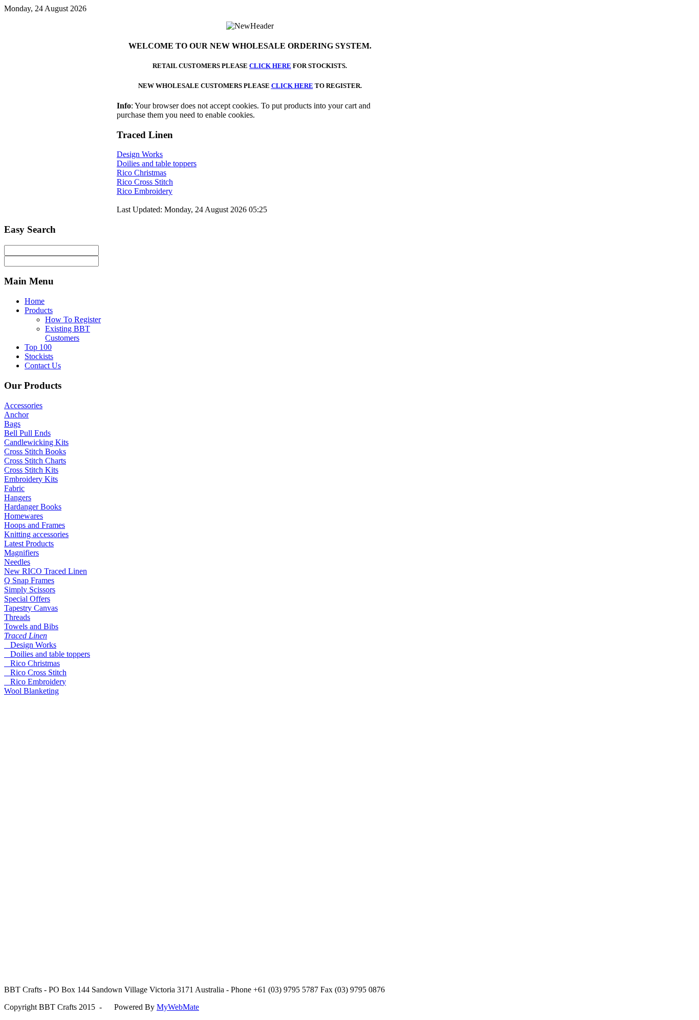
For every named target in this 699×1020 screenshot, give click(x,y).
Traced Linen (25, 635)
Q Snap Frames (29, 580)
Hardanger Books (32, 506)
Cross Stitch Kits (31, 469)
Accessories (23, 405)
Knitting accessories (36, 534)
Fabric (14, 488)
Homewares (23, 516)
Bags (12, 423)
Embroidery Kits (31, 479)
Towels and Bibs (31, 626)
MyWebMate (178, 1007)
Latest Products (29, 543)
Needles (17, 562)
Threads (17, 617)
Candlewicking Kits (36, 442)
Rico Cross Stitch (145, 182)
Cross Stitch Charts (35, 460)
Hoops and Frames (34, 525)
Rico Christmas (141, 172)
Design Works (140, 154)
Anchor (16, 414)
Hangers (17, 497)
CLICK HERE (270, 66)
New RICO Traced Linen (45, 571)
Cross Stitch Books (35, 451)
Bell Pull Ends (27, 433)
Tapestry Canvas (31, 608)
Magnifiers (21, 552)
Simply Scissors (29, 589)
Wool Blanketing (31, 690)
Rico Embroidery (144, 191)
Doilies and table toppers (156, 163)
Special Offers (27, 598)
